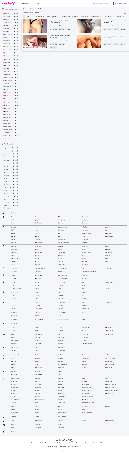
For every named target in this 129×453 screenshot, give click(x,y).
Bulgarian (110, 236)
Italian (38, 312)
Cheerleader (61, 264)
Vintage (60, 420)
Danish (84, 268)
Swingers (37, 393)
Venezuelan (39, 420)
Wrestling (61, 427)
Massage (13, 343)
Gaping (37, 292)
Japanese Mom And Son (70, 16)
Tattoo (13, 409)
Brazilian (39, 242)
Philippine (39, 367)
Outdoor (60, 354)
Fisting (84, 282)
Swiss (83, 378)
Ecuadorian (63, 275)
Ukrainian (62, 416)
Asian (12, 223)
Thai (60, 406)
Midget (84, 340)
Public (13, 367)
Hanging (60, 308)
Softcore (60, 381)
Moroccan (61, 337)
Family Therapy (53, 16)
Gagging (37, 298)
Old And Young (15, 354)
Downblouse (109, 268)
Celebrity (37, 264)
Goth (83, 292)
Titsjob (37, 412)
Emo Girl (84, 278)
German (15, 292)
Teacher (37, 409)
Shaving (60, 399)
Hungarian (85, 305)
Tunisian (107, 406)
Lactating (61, 327)
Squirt (13, 393)
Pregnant (37, 358)
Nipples (13, 350)
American (39, 217)
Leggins (60, 330)
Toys (36, 406)
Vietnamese (110, 420)
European (14, 278)
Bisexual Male (62, 239)
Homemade (85, 308)
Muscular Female (87, 343)
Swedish (85, 381)
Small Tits (14, 381)
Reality (60, 371)
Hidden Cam (38, 308)
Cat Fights (108, 261)
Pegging (60, 358)
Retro (59, 374)
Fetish (13, 282)
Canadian (62, 252)
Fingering (37, 282)
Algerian (54, 29)
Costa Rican (85, 264)
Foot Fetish (38, 285)
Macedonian (109, 334)
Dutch (61, 271)
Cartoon (107, 246)
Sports (60, 384)
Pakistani (62, 361)
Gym (59, 292)
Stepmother (39, 16)
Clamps (84, 249)
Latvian (84, 330)
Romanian (39, 374)
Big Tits (123, 44)
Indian (14, 315)
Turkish (85, 406)
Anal (68, 29)
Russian (14, 374)
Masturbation (15, 340)
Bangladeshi (87, 233)
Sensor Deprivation (87, 396)
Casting (13, 264)
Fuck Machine (109, 282)
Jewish (83, 319)
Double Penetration (40, 268)
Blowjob (13, 242)
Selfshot (60, 390)
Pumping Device (110, 358)
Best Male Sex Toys (120, 3)
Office (83, 354)
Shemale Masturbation (88, 402)
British (38, 236)
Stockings (14, 384)
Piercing (13, 364)
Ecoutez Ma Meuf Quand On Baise (60, 35)
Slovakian (86, 384)
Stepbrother (96, 16)
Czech (38, 249)
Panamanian (63, 364)
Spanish (38, 384)
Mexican (38, 343)
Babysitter (61, 230)
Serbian (85, 399)
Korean (14, 323)
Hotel (83, 302)
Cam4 (83, 255)
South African (62, 396)
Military (60, 340)
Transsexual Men (87, 412)
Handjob (13, 308)
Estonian (86, 275)
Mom (29, 16)
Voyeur (13, 420)
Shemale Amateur (87, 387)
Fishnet (84, 288)
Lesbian (37, 327)
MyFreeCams (86, 334)
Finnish (107, 285)
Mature (13, 337)
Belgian (85, 242)
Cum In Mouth (15, 258)
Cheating (107, 255)
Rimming (37, 371)
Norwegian (61, 350)
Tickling (84, 409)
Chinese (62, 255)
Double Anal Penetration (89, 271)
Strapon (37, 381)
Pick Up (84, 361)
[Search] (110, 4)
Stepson (84, 16)
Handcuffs (61, 305)
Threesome (14, 412)
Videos (34, 9)
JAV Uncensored (63, 319)
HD (12, 302)
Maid (36, 340)
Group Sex (14, 295)
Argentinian (86, 217)
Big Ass (13, 233)
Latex (36, 330)
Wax (59, 424)
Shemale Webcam (87, 390)
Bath (59, 233)
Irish (59, 315)
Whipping (37, 424)
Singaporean (85, 393)
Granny (37, 295)
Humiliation (61, 302)
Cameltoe (61, 261)
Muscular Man (39, 334)
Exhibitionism (39, 275)
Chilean (85, 261)
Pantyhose (61, 367)
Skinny (13, 390)
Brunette (13, 227)
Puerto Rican (109, 361)
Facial (12, 285)
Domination (38, 271)
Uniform (13, 416)
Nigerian (62, 347)
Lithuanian (110, 327)
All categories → (8, 208)
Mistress (37, 337)
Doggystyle (14, 271)
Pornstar (13, 361)
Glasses (60, 295)
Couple (13, 255)
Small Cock (61, 402)
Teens (12, 406)
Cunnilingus (14, 252)
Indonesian (63, 312)
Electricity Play (62, 278)
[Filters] (126, 13)
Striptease (38, 387)
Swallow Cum (15, 399)
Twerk (60, 409)
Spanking (37, 378)
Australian (62, 217)
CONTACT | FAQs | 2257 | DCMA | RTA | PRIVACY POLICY (64, 447)
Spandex (60, 378)
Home (26, 9)
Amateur (121, 16)
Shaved (13, 396)
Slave (36, 402)
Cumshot (13, 246)
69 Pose (13, 213)
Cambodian (108, 252)
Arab (123, 29)
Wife (12, 427)
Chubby (84, 258)
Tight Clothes (62, 412)
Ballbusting (85, 239)
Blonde (13, 239)
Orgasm (37, 354)
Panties (84, 367)
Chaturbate (85, 246)
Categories (27, 3)
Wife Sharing (38, 427)
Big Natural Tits (62, 227)
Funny (83, 285)
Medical (60, 334)
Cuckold (37, 255)
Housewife (108, 302)
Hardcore (14, 305)
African (38, 223)
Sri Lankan (61, 387)
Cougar (37, 258)
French (54, 48)
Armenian (86, 223)
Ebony (13, 275)
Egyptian (39, 278)
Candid (107, 258)
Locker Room (109, 330)
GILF (106, 292)
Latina (13, 327)
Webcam (13, 424)
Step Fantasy (109, 16)
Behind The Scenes (63, 242)
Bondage (37, 239)
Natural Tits (14, 347)
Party (36, 364)
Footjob (60, 288)
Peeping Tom (109, 367)
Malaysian (62, 343)
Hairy (36, 302)
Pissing (37, 361)
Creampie (14, 249)
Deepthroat (14, 268)
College (60, 249)
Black (106, 227)
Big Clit (107, 230)
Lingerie (13, 330)
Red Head (14, 371)
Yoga (12, 431)
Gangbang (14, 298)
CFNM (60, 258)
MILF (12, 334)
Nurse (36, 350)
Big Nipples (85, 230)
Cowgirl (13, 261)
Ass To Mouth (62, 220)
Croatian (109, 249)
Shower (13, 402)
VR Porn (84, 420)
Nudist (37, 347)
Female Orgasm (16, 288)
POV (12, 358)
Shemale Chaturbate (111, 387)
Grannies (84, 298)
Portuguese (110, 364)
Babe (36, 230)
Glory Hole (61, 298)
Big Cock (13, 236)
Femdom (61, 285)
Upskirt (37, 416)
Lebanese (86, 327)
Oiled (106, 354)
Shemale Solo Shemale (112, 390)
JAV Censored (39, 319)
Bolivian (109, 233)
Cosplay (60, 246)
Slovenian (110, 393)
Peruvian (86, 358)
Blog (37, 3)
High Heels (38, 305)
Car (36, 261)
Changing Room (86, 252)
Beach (60, 236)
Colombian (39, 252)
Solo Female (14, 387)
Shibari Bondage (39, 399)
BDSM (36, 233)
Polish (85, 364)
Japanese (15, 319)
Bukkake (84, 227)
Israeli (83, 312)
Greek (83, 295)
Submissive (108, 381)
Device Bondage (63, 268)
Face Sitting (61, 282)
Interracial (14, 312)
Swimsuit (108, 378)
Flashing (107, 288)
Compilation (38, 246)
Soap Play (61, 393)
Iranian (38, 315)
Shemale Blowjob (110, 384)
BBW (36, 227)
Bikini (83, 236)
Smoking (37, 390)
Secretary (37, 396)
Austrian (62, 223)
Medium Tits (85, 337)
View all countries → (10, 139)
